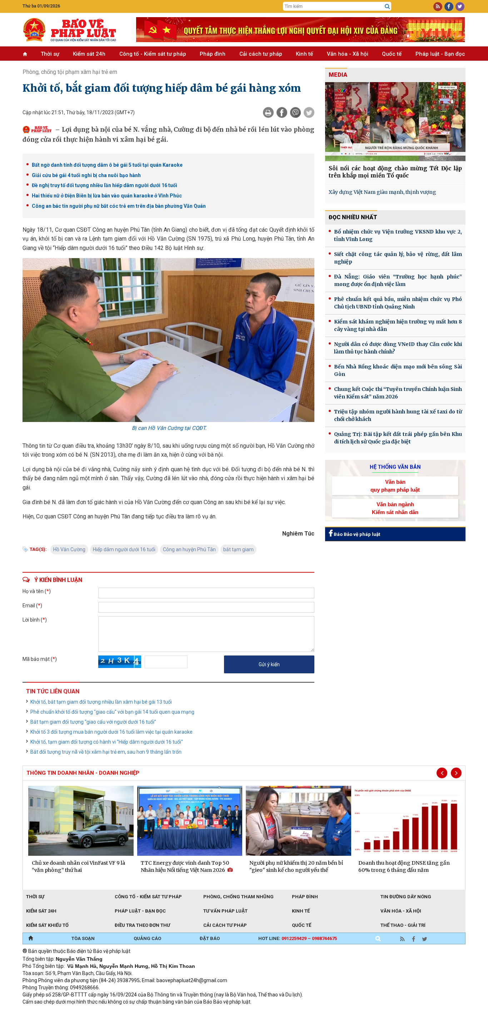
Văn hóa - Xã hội (347, 54)
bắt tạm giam (238, 549)
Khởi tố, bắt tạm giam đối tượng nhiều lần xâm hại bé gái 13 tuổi (101, 702)
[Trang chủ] (31, 939)
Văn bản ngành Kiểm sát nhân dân (395, 508)
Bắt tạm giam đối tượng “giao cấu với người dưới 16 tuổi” (93, 722)
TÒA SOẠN (83, 938)
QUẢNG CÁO (147, 938)
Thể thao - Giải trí (402, 925)
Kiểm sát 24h (89, 54)
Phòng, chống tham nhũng (238, 896)
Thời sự (50, 54)
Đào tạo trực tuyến (199, 1011)
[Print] (268, 112)
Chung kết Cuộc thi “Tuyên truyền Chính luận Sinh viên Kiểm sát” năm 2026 (398, 393)
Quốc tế (392, 54)
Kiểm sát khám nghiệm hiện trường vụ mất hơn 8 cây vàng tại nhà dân (398, 325)
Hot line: (297, 938)
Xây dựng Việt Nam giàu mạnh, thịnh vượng (382, 192)
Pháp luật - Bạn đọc (440, 54)
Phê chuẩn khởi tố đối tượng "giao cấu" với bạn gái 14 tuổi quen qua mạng (112, 712)
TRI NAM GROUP (44, 1011)
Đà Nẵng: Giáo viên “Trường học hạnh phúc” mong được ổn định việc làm (398, 280)
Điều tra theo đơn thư (142, 925)
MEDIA (338, 74)
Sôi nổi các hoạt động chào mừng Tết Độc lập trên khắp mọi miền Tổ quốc (395, 172)
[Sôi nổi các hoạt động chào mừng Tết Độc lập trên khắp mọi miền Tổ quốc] (395, 121)
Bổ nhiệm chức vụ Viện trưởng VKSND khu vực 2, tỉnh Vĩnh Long (398, 235)
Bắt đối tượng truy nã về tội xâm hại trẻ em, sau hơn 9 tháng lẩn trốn (105, 752)
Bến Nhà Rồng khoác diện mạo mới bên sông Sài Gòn (398, 370)
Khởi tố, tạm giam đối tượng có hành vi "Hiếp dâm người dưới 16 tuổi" (106, 742)
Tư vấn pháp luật (225, 911)
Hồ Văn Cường (69, 549)
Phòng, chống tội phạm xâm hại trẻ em (70, 72)
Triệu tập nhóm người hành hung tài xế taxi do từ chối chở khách (398, 415)
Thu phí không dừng (149, 1011)
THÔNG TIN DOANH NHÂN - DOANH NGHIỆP (82, 773)
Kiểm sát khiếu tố (47, 925)
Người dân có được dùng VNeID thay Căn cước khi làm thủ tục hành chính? (398, 348)
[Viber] (295, 112)
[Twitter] (309, 112)
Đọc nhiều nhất (353, 217)
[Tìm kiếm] (387, 6)
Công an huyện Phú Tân (189, 549)
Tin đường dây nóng (405, 896)
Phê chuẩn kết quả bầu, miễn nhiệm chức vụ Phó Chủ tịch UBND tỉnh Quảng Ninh (398, 303)
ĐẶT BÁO (210, 938)
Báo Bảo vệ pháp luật (356, 534)
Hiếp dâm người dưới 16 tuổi (124, 549)
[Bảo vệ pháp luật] (74, 30)
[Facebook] (282, 112)
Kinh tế (304, 54)
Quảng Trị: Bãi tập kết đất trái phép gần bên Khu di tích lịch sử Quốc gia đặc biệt (398, 438)
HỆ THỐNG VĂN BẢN (395, 467)
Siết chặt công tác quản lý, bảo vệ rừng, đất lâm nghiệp (398, 258)
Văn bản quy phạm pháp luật (395, 485)
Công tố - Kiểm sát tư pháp (152, 54)
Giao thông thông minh (94, 1011)
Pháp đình (212, 54)
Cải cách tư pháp (260, 54)
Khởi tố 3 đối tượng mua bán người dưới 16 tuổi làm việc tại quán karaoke (111, 732)
